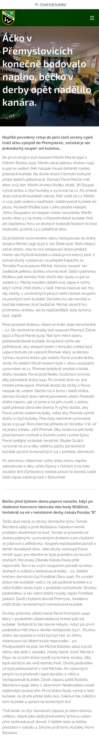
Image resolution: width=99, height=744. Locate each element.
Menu (92, 17)
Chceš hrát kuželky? (53, 4)
